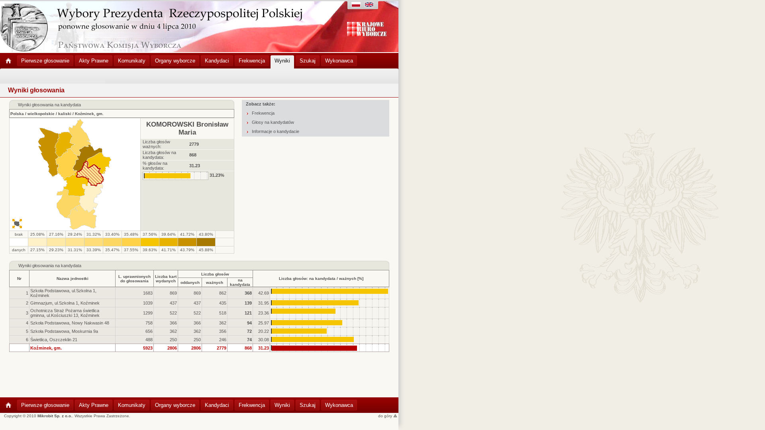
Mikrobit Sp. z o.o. (54, 416)
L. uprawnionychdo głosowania (134, 278)
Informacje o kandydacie (275, 131)
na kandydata (240, 282)
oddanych (190, 282)
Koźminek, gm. (89, 113)
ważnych (214, 282)
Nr (19, 278)
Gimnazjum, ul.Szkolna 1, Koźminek (65, 303)
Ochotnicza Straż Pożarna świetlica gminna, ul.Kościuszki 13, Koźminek (65, 313)
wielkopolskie (41, 113)
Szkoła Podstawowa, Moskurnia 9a (64, 331)
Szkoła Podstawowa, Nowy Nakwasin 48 (69, 323)
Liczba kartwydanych (166, 278)
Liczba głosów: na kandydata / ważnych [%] (321, 278)
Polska (17, 113)
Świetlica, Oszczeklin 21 (53, 339)
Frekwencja (263, 113)
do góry (385, 416)
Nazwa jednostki (72, 278)
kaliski (64, 113)
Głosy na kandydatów (273, 122)
